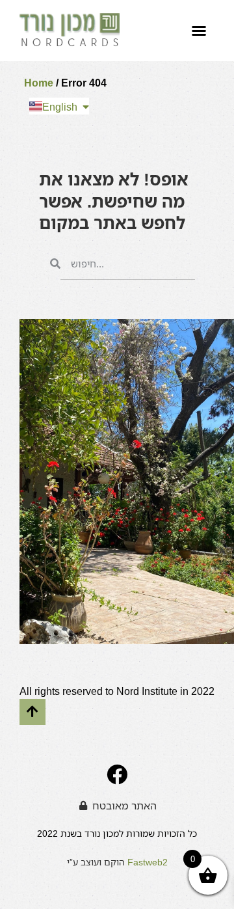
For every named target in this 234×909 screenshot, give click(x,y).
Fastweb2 (147, 862)
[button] (199, 30)
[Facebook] (117, 774)
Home (38, 82)
